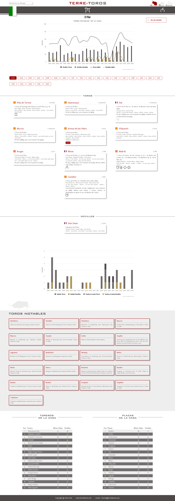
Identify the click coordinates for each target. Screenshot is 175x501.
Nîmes (71, 151)
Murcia (20, 128)
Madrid (122, 151)
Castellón (72, 177)
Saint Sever (73, 223)
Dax (120, 102)
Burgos (20, 151)
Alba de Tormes (24, 102)
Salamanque (73, 102)
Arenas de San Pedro (77, 128)
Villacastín (123, 128)
